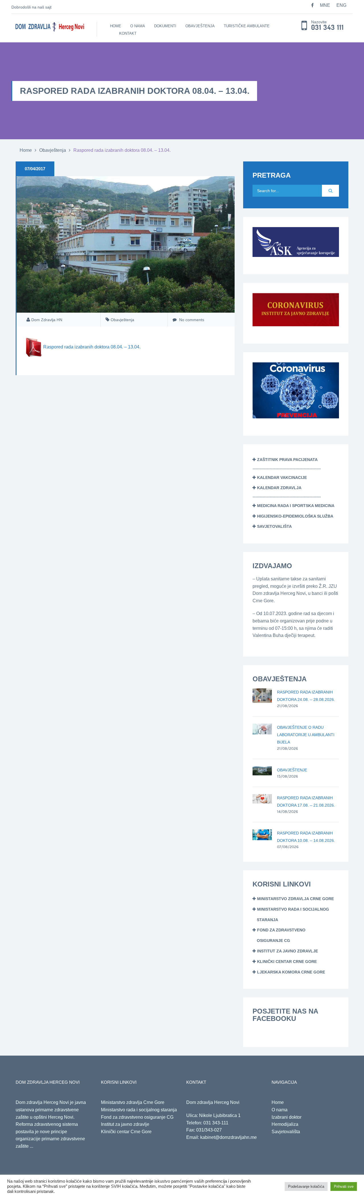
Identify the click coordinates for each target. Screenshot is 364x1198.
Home (115, 26)
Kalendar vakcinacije (282, 477)
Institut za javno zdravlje (287, 951)
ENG (341, 5)
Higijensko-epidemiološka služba (295, 516)
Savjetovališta (274, 526)
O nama (137, 26)
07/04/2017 (35, 168)
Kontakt (127, 33)
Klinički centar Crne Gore (287, 961)
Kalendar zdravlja (279, 487)
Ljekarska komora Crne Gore (291, 972)
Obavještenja (200, 26)
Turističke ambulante (247, 26)
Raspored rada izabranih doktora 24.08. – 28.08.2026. (306, 696)
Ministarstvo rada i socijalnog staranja (139, 1109)
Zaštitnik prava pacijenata (287, 459)
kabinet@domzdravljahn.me (228, 1137)
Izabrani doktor (286, 1117)
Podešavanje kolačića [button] (306, 1186)
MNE (325, 5)
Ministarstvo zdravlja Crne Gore (295, 898)
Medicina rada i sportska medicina (295, 505)
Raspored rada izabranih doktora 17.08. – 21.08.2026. (306, 801)
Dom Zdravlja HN (46, 319)
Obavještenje (292, 770)
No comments (191, 319)
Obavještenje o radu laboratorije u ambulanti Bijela (305, 734)
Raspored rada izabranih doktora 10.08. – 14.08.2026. (306, 837)
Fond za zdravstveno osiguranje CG (137, 1117)
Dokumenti (165, 26)
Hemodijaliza (285, 1124)
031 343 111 (327, 27)
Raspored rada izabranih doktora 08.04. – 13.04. (91, 347)
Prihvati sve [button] (343, 1186)
